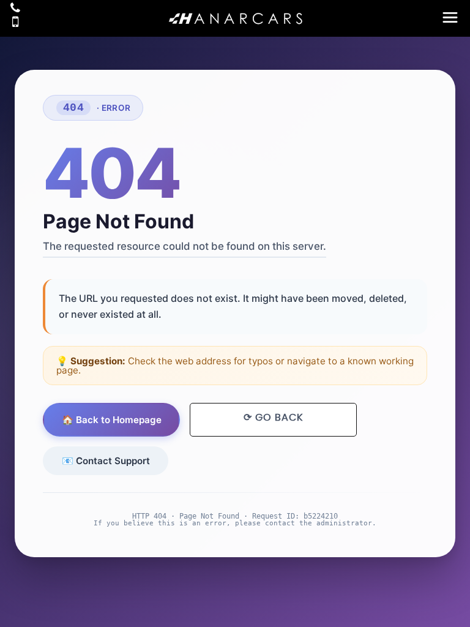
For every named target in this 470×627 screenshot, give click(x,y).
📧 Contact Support (106, 461)
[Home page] (235, 18)
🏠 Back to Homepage (112, 420)
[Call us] (15, 8)
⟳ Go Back (273, 417)
